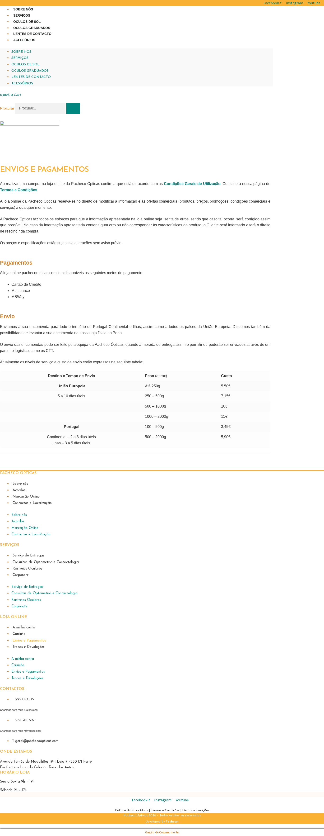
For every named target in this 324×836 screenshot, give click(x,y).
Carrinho (19, 634)
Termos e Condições (165, 810)
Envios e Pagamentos (29, 640)
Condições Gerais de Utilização (192, 184)
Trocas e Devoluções (29, 647)
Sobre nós (23, 9)
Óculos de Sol (27, 22)
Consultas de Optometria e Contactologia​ (46, 562)
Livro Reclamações (195, 810)
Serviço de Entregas (28, 555)
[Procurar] (73, 108)
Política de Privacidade (132, 810)
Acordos (19, 490)
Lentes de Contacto (32, 34)
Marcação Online (26, 497)
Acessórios (24, 40)
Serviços (21, 15)
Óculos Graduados (31, 28)
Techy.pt (172, 821)
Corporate (21, 575)
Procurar (7, 108)
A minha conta (24, 627)
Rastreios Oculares (27, 568)
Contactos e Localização (32, 503)
